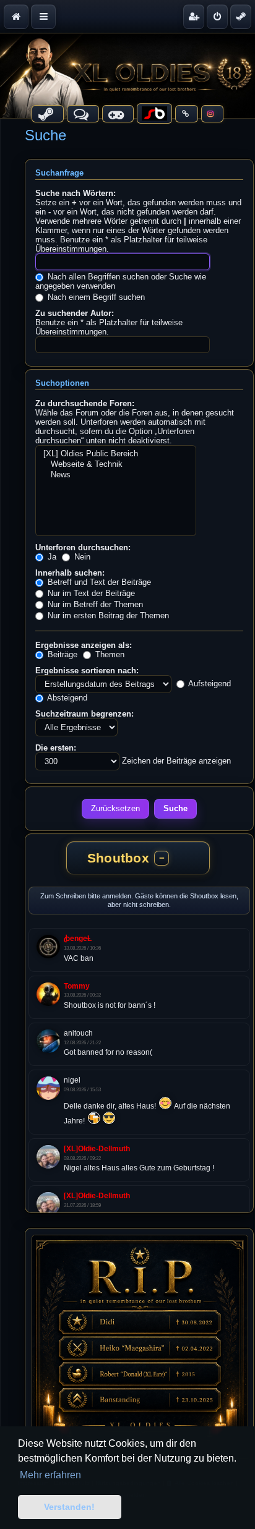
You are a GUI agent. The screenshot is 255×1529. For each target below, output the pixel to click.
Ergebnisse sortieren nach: (87, 670)
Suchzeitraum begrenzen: (84, 713)
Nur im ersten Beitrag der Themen (107, 615)
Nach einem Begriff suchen (95, 297)
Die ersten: (55, 747)
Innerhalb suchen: (70, 572)
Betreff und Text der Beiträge (98, 582)
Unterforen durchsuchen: (83, 547)
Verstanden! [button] (69, 1507)
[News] (115, 475)
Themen (108, 654)
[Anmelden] (217, 16)
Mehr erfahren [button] (50, 1475)
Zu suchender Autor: (74, 313)
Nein (81, 556)
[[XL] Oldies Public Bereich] (115, 454)
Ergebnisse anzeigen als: (83, 645)
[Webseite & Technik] (115, 464)
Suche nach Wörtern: (75, 193)
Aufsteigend (208, 683)
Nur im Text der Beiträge (90, 593)
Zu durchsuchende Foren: (84, 403)
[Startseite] (127, 75)
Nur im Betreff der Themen (94, 604)
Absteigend (66, 697)
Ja (50, 556)
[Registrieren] (193, 16)
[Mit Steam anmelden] (240, 16)
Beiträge (61, 654)
